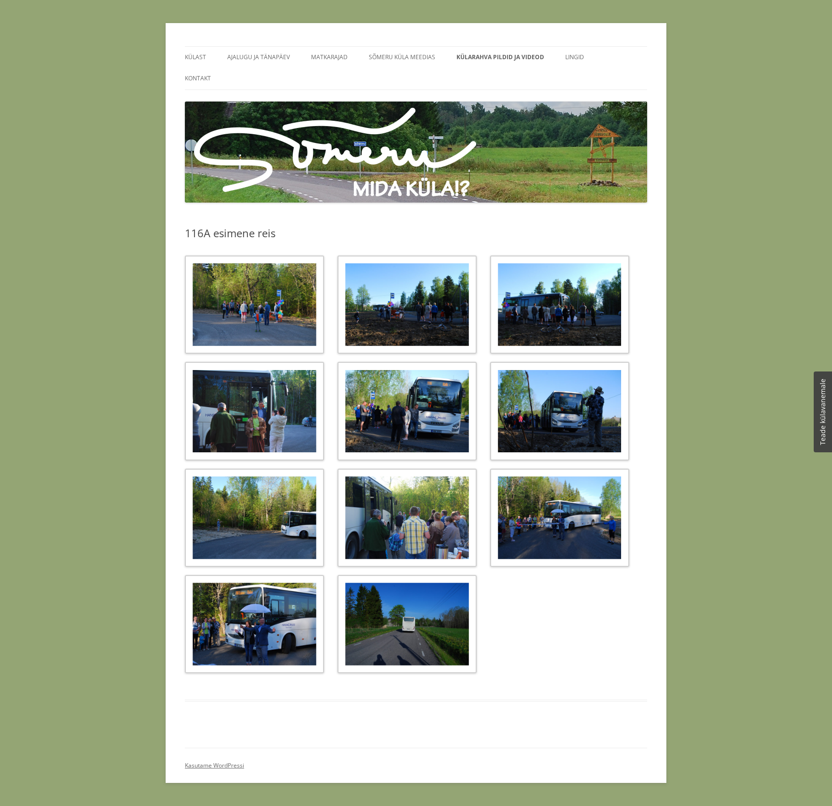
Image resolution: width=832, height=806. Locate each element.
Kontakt (198, 78)
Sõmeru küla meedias (402, 57)
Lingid (574, 57)
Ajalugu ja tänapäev (258, 57)
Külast (195, 57)
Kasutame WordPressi (214, 765)
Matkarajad (329, 57)
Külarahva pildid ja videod (500, 57)
